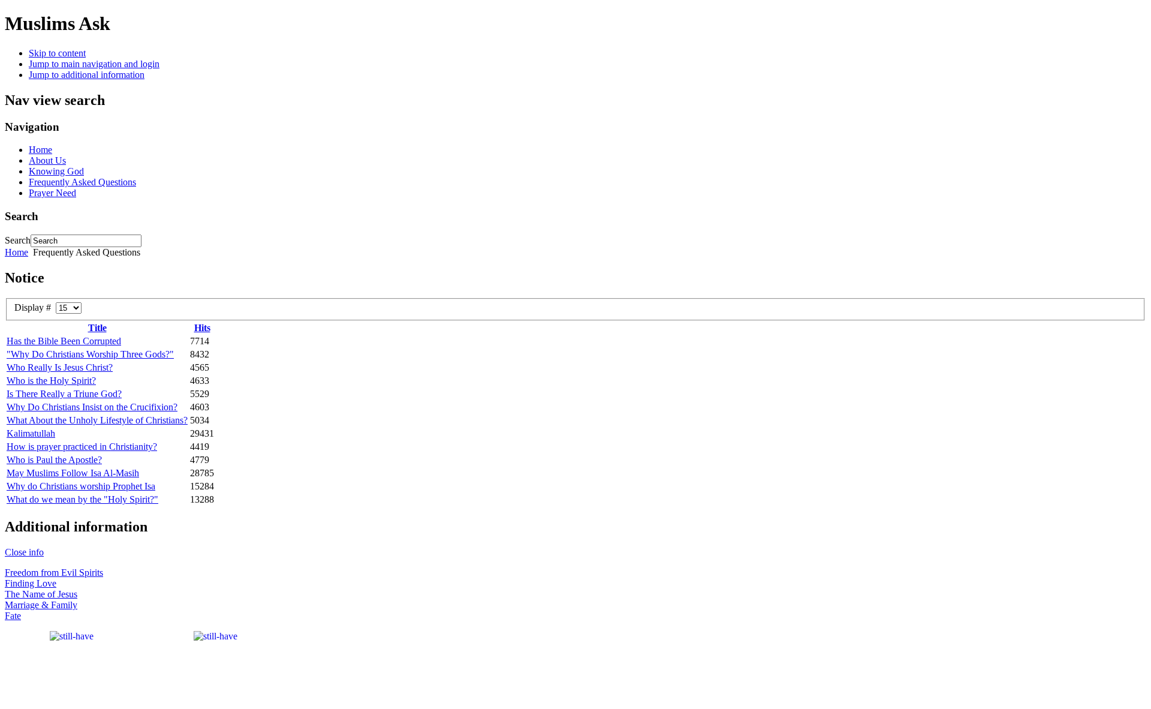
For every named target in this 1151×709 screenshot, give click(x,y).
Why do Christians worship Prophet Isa (81, 486)
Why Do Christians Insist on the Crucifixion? (92, 407)
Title (97, 328)
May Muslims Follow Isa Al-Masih (73, 473)
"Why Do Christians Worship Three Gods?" (90, 354)
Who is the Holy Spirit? (51, 380)
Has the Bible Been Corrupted (64, 341)
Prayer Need (52, 193)
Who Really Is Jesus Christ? (60, 367)
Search (18, 240)
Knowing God (56, 171)
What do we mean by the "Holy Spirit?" (82, 499)
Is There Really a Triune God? (64, 394)
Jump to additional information (86, 75)
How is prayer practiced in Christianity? (82, 446)
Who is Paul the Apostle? (54, 460)
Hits (202, 328)
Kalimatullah (31, 433)
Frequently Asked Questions (82, 182)
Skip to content (57, 53)
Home (40, 150)
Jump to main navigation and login (94, 64)
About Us (47, 160)
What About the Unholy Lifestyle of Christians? (97, 420)
